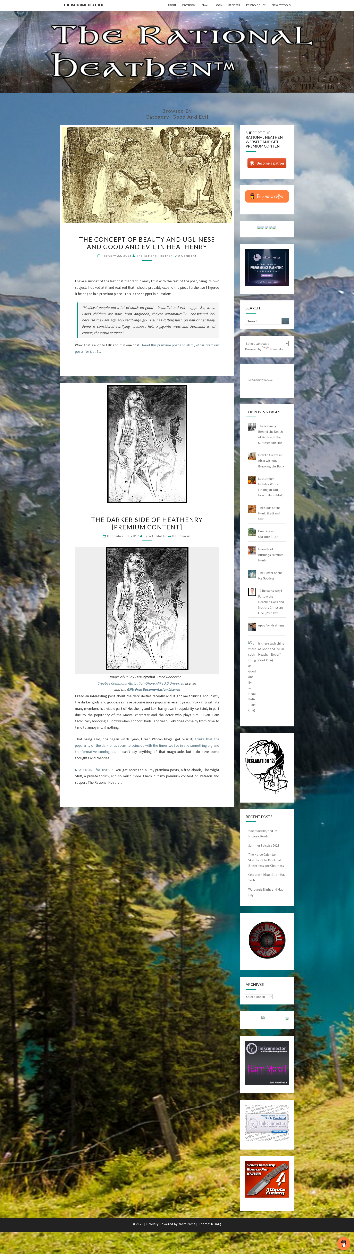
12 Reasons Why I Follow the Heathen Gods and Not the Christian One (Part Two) (271, 602)
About (172, 5)
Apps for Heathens (271, 625)
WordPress (186, 1224)
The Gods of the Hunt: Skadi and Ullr (269, 513)
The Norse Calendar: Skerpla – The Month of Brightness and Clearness (266, 860)
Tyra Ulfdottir (155, 536)
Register (234, 5)
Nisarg (216, 1224)
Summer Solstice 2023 (263, 845)
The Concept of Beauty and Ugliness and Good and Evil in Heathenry (147, 243)
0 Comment (187, 255)
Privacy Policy (256, 5)
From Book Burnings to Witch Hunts (271, 554)
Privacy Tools (281, 5)
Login (218, 5)
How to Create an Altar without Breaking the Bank (271, 460)
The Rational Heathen (83, 5)
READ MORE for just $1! (94, 769)
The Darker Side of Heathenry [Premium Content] (147, 523)
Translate (276, 349)
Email (205, 5)
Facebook (189, 5)
